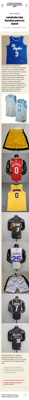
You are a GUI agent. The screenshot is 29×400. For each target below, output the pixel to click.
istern (9, 27)
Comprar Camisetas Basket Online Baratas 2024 (14, 4)
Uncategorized (14, 13)
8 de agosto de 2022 (20, 27)
